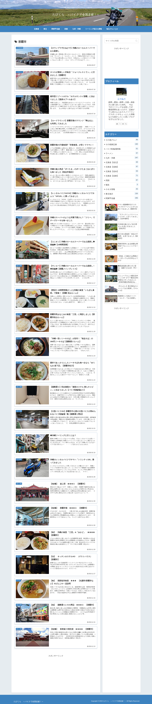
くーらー (121, 99)
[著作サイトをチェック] (117, 123)
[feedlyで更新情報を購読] (123, 123)
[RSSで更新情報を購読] (126, 123)
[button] (136, 41)
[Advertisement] (55, 672)
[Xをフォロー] (120, 123)
